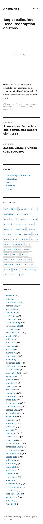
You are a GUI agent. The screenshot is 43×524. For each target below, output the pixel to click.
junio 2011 (10, 423)
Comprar (29, 224)
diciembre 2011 (13, 403)
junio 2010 (11, 463)
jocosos (7, 249)
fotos (35, 234)
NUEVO (27, 249)
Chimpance (20, 219)
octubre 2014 (12, 306)
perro (19, 259)
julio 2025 (10, 299)
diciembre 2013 (13, 322)
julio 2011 (10, 420)
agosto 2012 (11, 376)
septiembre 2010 (13, 453)
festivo (27, 234)
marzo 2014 (11, 312)
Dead (30, 107)
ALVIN (14, 209)
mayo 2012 (11, 386)
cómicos (8, 229)
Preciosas (8, 264)
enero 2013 (11, 359)
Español (8, 234)
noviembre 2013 (13, 326)
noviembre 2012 (13, 366)
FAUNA (18, 234)
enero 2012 (11, 400)
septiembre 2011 (13, 413)
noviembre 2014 (13, 302)
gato (6, 239)
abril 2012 (10, 390)
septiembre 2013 (13, 332)
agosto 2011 (11, 416)
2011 (6, 209)
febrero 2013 (11, 356)
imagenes (18, 244)
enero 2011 (11, 440)
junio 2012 (11, 383)
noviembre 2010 (13, 447)
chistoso (24, 107)
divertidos (20, 229)
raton (18, 264)
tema (16, 269)
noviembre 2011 (13, 406)
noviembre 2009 (13, 487)
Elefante (31, 229)
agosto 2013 (11, 336)
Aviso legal (18, 517)
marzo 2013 (11, 353)
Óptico (21, 275)
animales (23, 209)
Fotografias (11, 179)
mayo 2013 (11, 346)
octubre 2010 (12, 450)
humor (34, 239)
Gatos (8, 182)
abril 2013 (10, 349)
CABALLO (27, 214)
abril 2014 (10, 309)
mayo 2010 (11, 467)
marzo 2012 (11, 393)
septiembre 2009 (14, 494)
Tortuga (33, 269)
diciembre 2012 (13, 363)
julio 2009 (10, 500)
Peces (24, 254)
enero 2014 (11, 319)
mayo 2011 (11, 426)
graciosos (24, 239)
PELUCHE (9, 259)
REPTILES (28, 264)
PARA (7, 254)
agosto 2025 (11, 295)
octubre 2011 (12, 410)
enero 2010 (11, 480)
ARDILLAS (9, 214)
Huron (7, 244)
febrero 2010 (12, 477)
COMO (19, 224)
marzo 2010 (11, 473)
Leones (17, 249)
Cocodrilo (8, 224)
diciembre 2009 (13, 484)
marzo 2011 (11, 433)
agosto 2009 (12, 497)
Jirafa (27, 244)
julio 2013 (10, 339)
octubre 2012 (12, 369)
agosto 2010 (11, 457)
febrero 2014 (12, 316)
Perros (9, 189)
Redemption (8, 109)
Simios (7, 269)
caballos (17, 107)
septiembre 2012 (13, 373)
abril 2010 (10, 470)
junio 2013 (10, 342)
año (18, 214)
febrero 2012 (12, 396)
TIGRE (24, 269)
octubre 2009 (12, 490)
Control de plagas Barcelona (19, 175)
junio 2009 (11, 504)
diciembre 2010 (13, 443)
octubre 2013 (12, 329)
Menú (35, 9)
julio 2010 (10, 460)
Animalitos (11, 9)
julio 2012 (10, 379)
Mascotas (10, 185)
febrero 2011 (11, 437)
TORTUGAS (9, 275)
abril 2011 (10, 430)
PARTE (15, 254)
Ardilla (34, 209)
